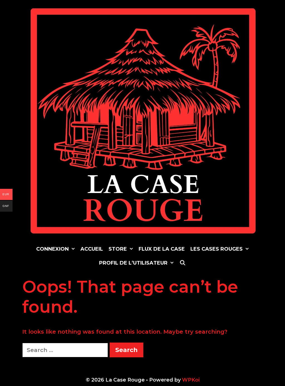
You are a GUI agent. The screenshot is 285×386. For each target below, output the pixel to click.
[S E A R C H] (182, 263)
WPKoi (191, 380)
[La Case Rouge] (143, 120)
